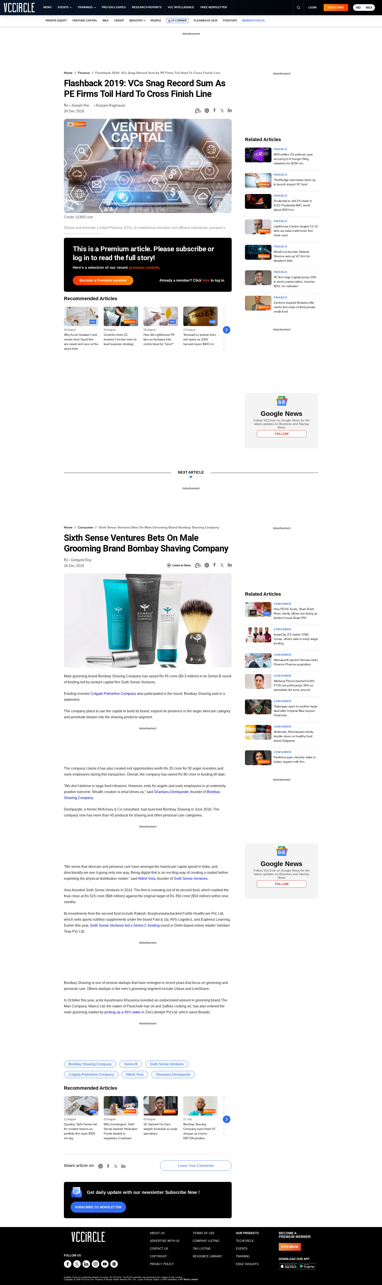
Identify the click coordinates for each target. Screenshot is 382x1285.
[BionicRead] (197, 110)
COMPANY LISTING (206, 1241)
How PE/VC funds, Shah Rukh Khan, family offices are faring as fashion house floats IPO (295, 613)
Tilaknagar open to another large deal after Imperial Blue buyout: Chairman (295, 711)
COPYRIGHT (158, 1256)
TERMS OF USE (204, 1233)
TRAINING (243, 1256)
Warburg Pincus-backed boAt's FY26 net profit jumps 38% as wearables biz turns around (294, 685)
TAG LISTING (202, 1248)
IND (358, 7)
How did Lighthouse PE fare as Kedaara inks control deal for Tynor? (159, 339)
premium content (144, 267)
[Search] (298, 7)
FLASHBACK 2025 (205, 20)
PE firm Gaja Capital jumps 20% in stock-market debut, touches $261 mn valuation (295, 281)
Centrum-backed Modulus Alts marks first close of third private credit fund (294, 307)
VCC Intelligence (181, 7)
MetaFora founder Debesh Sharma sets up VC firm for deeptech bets (292, 256)
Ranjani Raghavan (110, 105)
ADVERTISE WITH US (165, 1241)
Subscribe (336, 7)
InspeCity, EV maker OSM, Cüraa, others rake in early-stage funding (296, 639)
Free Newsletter (214, 7)
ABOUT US (157, 1233)
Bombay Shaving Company (90, 1064)
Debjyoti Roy (81, 560)
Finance (84, 73)
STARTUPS (230, 20)
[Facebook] (214, 111)
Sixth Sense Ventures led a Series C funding (125, 925)
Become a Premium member (103, 280)
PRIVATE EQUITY (56, 20)
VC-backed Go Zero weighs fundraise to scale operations (160, 1128)
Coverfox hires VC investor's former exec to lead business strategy (120, 339)
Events (63, 7)
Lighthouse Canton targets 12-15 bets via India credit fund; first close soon (296, 231)
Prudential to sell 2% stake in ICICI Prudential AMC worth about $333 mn (293, 205)
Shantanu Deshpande (171, 792)
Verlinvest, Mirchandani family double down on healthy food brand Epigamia (293, 736)
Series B (131, 1064)
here (206, 280)
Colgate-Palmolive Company (113, 693)
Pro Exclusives (114, 7)
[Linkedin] (230, 111)
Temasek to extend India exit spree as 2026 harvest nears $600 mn (199, 339)
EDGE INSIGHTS (247, 1264)
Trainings (85, 7)
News (47, 7)
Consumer (85, 527)
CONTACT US (159, 1248)
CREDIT (119, 20)
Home (68, 73)
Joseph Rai (80, 105)
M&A (106, 20)
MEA (369, 7)
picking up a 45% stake (122, 1012)
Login (312, 7)
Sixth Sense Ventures (191, 878)
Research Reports (147, 7)
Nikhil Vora (146, 878)
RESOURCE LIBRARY (207, 1256)
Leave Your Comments (196, 1166)
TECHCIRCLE (245, 1241)
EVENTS (242, 1248)
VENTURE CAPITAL (84, 20)
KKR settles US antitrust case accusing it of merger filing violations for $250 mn (293, 159)
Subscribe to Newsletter (98, 1207)
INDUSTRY (136, 20)
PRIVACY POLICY (162, 1264)
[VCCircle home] (19, 7)
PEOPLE (156, 20)
